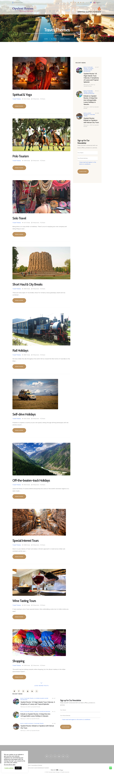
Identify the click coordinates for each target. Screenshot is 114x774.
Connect (47, 767)
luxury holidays (87, 114)
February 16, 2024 (88, 84)
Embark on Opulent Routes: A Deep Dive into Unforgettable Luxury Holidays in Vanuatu (90, 100)
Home (46, 39)
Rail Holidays (20, 350)
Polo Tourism (20, 156)
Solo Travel (19, 218)
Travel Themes (16, 99)
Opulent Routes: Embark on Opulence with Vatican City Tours (91, 120)
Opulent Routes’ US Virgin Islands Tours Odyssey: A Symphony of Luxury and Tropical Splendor (91, 78)
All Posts (54, 39)
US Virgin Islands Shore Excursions (88, 70)
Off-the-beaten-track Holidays (31, 480)
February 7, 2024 (88, 107)
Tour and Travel (29, 698)
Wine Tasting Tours (24, 601)
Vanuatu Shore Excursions (89, 93)
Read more (19, 106)
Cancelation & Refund (36, 765)
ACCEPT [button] (18, 768)
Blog (85, 67)
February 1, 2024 (88, 125)
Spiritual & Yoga (22, 94)
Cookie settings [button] (8, 768)
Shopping (18, 661)
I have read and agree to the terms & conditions (76, 719)
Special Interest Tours (25, 540)
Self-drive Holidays (24, 414)
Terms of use (30, 767)
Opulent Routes (88, 86)
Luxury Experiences (39, 767)
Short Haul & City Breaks (27, 284)
